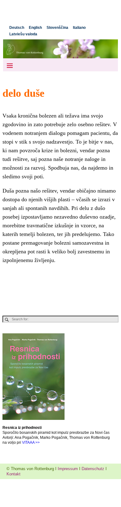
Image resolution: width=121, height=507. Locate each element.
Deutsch (16, 27)
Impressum (68, 468)
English (35, 27)
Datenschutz (93, 468)
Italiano (79, 27)
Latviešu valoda (23, 34)
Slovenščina (57, 27)
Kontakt (13, 474)
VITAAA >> (31, 442)
